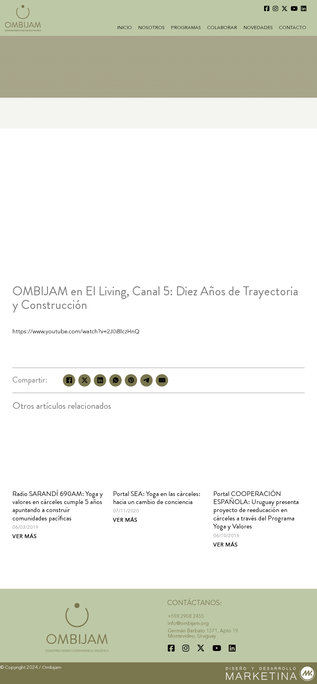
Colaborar (222, 28)
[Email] (162, 380)
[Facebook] (69, 380)
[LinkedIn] (100, 380)
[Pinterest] (131, 380)
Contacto (292, 28)
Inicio (124, 28)
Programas (186, 28)
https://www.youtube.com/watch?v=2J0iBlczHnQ (75, 332)
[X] (84, 380)
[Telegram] (146, 380)
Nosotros (151, 28)
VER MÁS (24, 536)
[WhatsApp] (115, 380)
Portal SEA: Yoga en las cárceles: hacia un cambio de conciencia (156, 498)
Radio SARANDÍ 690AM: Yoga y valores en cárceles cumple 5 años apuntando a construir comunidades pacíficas (57, 506)
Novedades (258, 28)
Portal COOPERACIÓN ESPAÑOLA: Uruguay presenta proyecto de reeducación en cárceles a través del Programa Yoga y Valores (256, 510)
